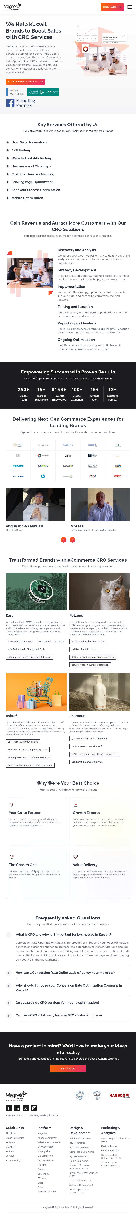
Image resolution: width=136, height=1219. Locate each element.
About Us (10, 1133)
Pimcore (42, 1165)
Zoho (40, 1187)
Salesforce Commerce (49, 1142)
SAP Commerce (46, 1147)
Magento (42, 1133)
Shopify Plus (44, 1151)
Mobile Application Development (79, 1191)
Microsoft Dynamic (47, 1192)
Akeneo (42, 1169)
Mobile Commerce (78, 1161)
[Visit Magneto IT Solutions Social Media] (9, 1108)
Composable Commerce (81, 1152)
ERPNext (42, 1178)
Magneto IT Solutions (53, 1207)
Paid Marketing (109, 1146)
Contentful (43, 1174)
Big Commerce (45, 1156)
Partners (10, 1151)
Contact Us (112, 7)
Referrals (10, 1142)
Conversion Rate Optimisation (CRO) (111, 1156)
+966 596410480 (14, 1115)
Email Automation (110, 1150)
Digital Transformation (80, 1180)
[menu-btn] (129, 7)
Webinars (11, 1147)
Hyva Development (79, 1156)
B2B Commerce (77, 1143)
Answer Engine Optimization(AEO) (110, 1164)
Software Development (81, 1185)
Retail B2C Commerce (80, 1138)
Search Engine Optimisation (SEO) (115, 1140)
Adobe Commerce (47, 1138)
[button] (63, 540)
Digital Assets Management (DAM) (83, 1174)
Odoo (40, 1183)
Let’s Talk (68, 1068)
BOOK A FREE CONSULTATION (25, 81)
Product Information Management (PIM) (79, 1167)
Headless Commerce (80, 1147)
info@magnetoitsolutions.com (44, 1115)
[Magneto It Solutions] (13, 7)
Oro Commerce (45, 1160)
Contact (10, 1156)
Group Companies (15, 1138)
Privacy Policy (13, 1160)
